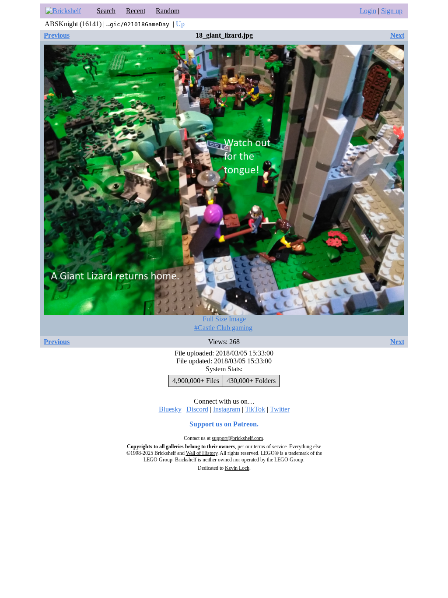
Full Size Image (224, 319)
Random (167, 10)
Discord (197, 409)
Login (368, 10)
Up (180, 24)
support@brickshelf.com (237, 438)
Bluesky (170, 409)
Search (106, 10)
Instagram (226, 409)
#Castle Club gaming (223, 327)
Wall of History (201, 453)
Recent (135, 10)
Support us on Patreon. (224, 424)
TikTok (255, 409)
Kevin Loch (237, 468)
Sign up (391, 10)
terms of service (270, 446)
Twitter (280, 409)
